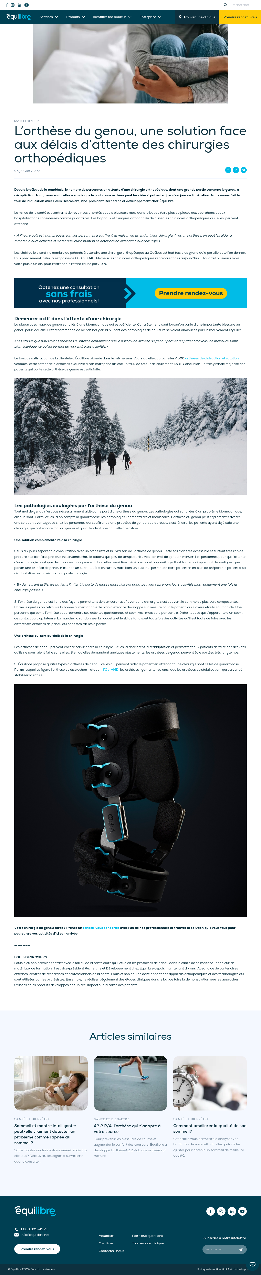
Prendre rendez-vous (240, 17)
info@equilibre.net (35, 1235)
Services (46, 17)
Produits (73, 17)
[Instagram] (12, 5)
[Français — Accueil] (18, 17)
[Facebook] (7, 5)
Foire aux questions (147, 1236)
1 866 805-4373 (34, 1229)
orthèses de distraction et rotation (212, 358)
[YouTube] (26, 5)
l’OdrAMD (110, 670)
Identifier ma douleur (109, 17)
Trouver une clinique (199, 17)
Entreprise (148, 17)
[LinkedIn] (19, 5)
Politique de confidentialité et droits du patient (225, 1269)
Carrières (106, 1243)
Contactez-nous (111, 1251)
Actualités (106, 1236)
